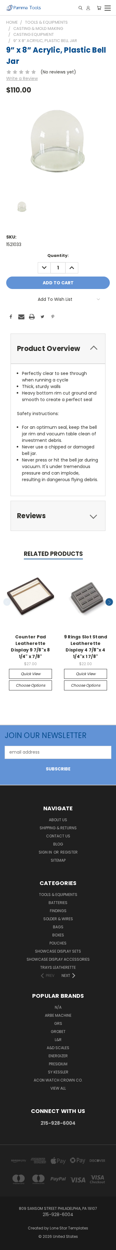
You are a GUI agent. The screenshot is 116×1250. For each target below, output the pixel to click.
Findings (58, 910)
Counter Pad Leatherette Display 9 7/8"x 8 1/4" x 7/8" (30, 647)
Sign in (46, 852)
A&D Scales (58, 1047)
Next (109, 602)
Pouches (58, 943)
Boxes (58, 935)
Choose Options (30, 685)
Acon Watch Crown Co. (58, 1080)
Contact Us (58, 836)
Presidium (58, 1064)
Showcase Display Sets (58, 951)
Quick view (31, 673)
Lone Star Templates (69, 1228)
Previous (7, 602)
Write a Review (22, 78)
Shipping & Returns (58, 828)
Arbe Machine (58, 1015)
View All (58, 1088)
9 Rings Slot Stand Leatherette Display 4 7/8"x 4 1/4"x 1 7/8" (85, 647)
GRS (58, 1023)
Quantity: (58, 255)
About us (58, 819)
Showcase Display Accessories (58, 959)
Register (69, 852)
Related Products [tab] (53, 554)
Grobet (58, 1031)
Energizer (58, 1055)
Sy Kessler (58, 1072)
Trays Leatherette (58, 967)
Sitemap (58, 860)
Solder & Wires (58, 918)
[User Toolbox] (88, 7)
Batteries (58, 902)
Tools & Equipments (58, 894)
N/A (58, 1007)
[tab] (58, 349)
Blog (58, 844)
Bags (58, 927)
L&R (58, 1039)
